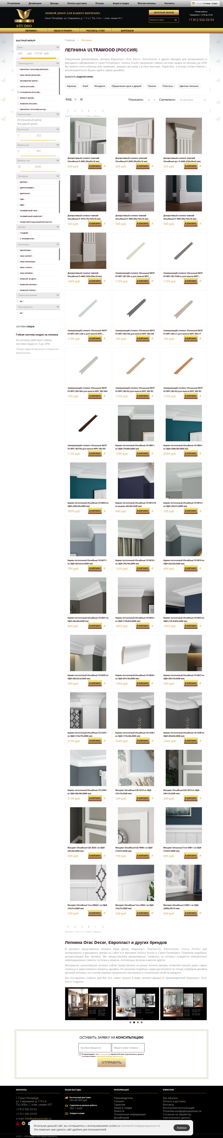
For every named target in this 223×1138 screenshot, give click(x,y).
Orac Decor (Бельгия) (30, 75)
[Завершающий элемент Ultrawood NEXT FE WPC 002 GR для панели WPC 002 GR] (136, 308)
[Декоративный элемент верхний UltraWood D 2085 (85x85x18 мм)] (88, 136)
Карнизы (71, 86)
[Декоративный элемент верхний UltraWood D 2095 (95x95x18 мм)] (136, 136)
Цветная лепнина (189, 86)
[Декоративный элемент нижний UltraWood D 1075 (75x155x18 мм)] (88, 193)
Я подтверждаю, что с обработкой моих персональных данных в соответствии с (113, 1055)
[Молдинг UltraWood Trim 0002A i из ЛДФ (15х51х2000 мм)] (88, 883)
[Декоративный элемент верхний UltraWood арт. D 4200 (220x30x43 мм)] (184, 136)
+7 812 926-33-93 (201, 19)
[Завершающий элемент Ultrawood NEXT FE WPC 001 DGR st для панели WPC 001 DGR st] (184, 251)
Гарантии (119, 1104)
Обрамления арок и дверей (126, 86)
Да (22, 301)
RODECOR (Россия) (29, 104)
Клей (85, 86)
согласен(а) (103, 1054)
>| (103, 110)
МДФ (22, 205)
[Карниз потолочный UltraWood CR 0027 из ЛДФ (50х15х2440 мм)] (184, 653)
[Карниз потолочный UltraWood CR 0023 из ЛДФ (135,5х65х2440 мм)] (184, 595)
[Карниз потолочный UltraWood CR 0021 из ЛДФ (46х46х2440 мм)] (88, 595)
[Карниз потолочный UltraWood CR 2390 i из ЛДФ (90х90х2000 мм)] (88, 768)
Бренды (54, 3)
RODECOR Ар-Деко (28, 279)
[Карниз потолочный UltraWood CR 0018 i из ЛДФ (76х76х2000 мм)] (136, 538)
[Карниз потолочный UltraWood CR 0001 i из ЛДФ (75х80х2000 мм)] (136, 423)
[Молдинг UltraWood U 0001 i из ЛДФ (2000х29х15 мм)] (184, 883)
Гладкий (24, 233)
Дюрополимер (27, 188)
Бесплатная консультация (178, 1108)
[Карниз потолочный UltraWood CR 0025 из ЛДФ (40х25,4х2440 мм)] (88, 653)
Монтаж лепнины (147, 3)
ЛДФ (22, 199)
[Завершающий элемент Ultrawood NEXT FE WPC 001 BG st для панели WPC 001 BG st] (136, 251)
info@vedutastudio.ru (38, 1118)
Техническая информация (130, 1114)
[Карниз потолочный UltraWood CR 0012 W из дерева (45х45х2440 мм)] (136, 480)
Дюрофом (25, 193)
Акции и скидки (121, 3)
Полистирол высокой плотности (36, 222)
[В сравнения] (105, 166)
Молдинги (100, 86)
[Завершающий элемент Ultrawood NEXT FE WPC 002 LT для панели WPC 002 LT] (184, 308)
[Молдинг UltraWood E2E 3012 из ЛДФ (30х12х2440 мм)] (184, 768)
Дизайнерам (35, 3)
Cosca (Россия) (27, 86)
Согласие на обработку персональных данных (177, 1116)
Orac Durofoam (28, 262)
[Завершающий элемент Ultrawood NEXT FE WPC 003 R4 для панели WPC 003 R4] (88, 423)
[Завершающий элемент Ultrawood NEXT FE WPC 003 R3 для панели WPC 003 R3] (184, 366)
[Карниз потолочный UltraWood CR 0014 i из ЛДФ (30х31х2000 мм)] (184, 480)
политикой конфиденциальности (109, 1056)
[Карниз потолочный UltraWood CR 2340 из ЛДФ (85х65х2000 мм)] (184, 710)
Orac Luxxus (26, 267)
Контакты (170, 3)
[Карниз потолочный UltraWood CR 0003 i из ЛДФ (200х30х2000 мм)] (184, 423)
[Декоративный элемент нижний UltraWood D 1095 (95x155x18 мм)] (184, 193)
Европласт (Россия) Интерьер (35, 69)
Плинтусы (168, 86)
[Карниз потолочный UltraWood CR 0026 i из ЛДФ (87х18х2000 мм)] (136, 653)
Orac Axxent (26, 256)
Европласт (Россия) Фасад (33, 109)
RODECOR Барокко (29, 284)
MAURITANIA (26, 250)
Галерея (119, 1101)
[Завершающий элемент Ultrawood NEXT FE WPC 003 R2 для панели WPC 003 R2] (136, 366)
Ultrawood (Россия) (30, 92)
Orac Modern (27, 273)
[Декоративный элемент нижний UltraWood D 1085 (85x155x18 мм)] (136, 193)
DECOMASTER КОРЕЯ (29, 81)
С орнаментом (27, 239)
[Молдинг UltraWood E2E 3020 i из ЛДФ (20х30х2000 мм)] (88, 825)
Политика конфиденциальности (182, 1111)
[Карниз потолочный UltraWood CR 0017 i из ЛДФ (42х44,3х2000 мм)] (88, 538)
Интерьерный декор (29, 120)
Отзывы (100, 3)
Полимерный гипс (29, 210)
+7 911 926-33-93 (26, 1114)
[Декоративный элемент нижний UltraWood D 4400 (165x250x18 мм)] (88, 251)
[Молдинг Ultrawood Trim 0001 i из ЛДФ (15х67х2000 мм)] (184, 825)
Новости (119, 1111)
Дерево (24, 182)
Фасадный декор (27, 124)
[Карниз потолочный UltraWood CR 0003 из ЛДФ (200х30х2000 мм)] (88, 480)
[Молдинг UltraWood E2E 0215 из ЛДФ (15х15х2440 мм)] (136, 768)
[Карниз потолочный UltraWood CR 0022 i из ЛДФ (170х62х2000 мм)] (136, 595)
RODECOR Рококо (28, 290)
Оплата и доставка (77, 3)
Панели (152, 86)
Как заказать (170, 1098)
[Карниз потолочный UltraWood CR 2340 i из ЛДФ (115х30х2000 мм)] (136, 710)
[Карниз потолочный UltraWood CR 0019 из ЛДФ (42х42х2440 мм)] (184, 538)
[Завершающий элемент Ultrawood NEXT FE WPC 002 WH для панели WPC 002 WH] (88, 366)
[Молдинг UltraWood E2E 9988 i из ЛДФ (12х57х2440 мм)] (136, 825)
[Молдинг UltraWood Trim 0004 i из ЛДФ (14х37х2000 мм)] (136, 883)
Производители (123, 1098)
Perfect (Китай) (27, 98)
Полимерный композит (31, 216)
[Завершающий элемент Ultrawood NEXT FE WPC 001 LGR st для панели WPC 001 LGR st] (88, 308)
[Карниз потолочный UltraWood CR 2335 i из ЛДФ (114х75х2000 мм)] (88, 710)
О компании (13, 3)
